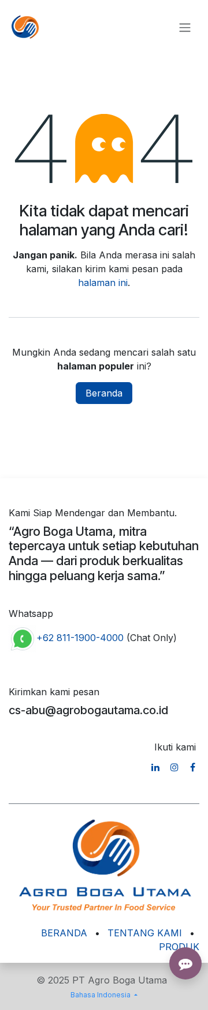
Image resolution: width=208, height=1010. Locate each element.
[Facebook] (193, 767)
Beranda (104, 393)
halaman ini (103, 282)
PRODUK (179, 946)
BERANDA (64, 933)
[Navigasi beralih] (184, 27)
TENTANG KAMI (144, 933)
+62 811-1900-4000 (80, 637)
